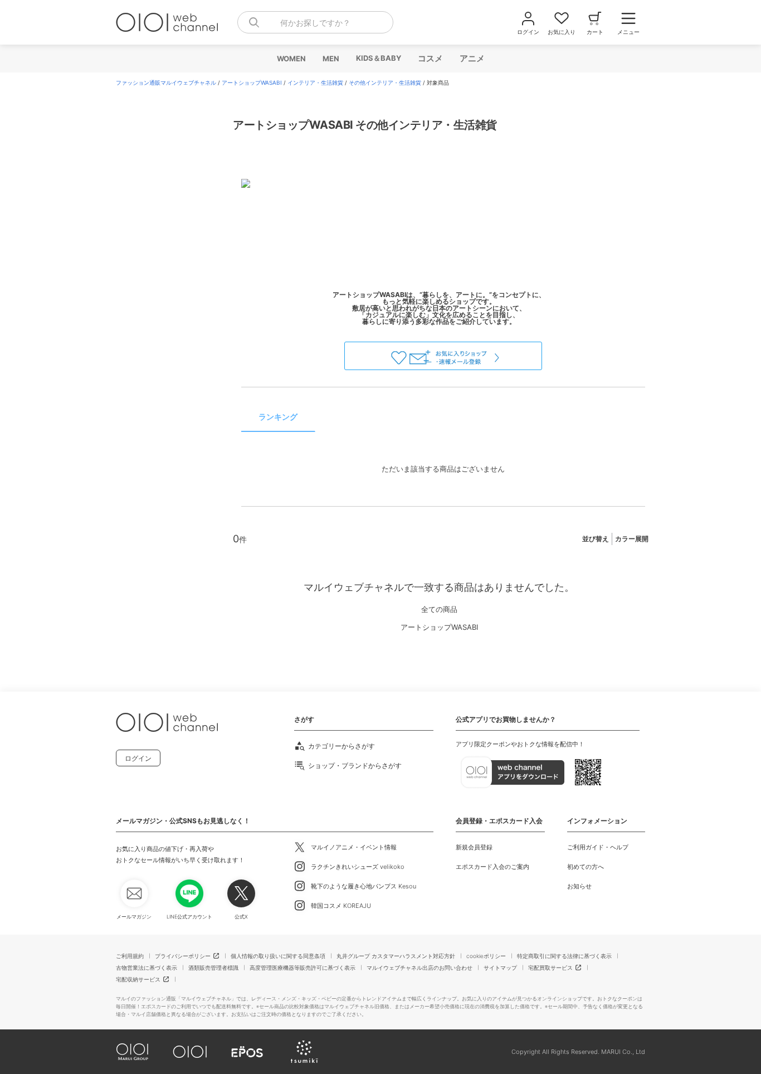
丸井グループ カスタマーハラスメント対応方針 (395, 955)
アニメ (471, 58)
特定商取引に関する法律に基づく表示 (564, 955)
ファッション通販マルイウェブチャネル (166, 82)
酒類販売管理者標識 (213, 967)
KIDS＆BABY (378, 58)
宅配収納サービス (138, 979)
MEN (330, 58)
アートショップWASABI (252, 82)
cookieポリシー (486, 955)
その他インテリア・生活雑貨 (385, 82)
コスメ (429, 58)
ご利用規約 (130, 955)
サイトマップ (500, 967)
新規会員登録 (474, 847)
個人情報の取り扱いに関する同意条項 (278, 955)
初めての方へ (585, 867)
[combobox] (315, 22)
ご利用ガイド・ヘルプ (597, 847)
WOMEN (290, 58)
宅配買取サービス (550, 967)
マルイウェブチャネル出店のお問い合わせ (419, 967)
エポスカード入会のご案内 (492, 867)
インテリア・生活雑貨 (315, 82)
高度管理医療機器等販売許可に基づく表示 (302, 967)
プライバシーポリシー (183, 955)
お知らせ (579, 886)
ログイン (138, 758)
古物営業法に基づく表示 (146, 967)
